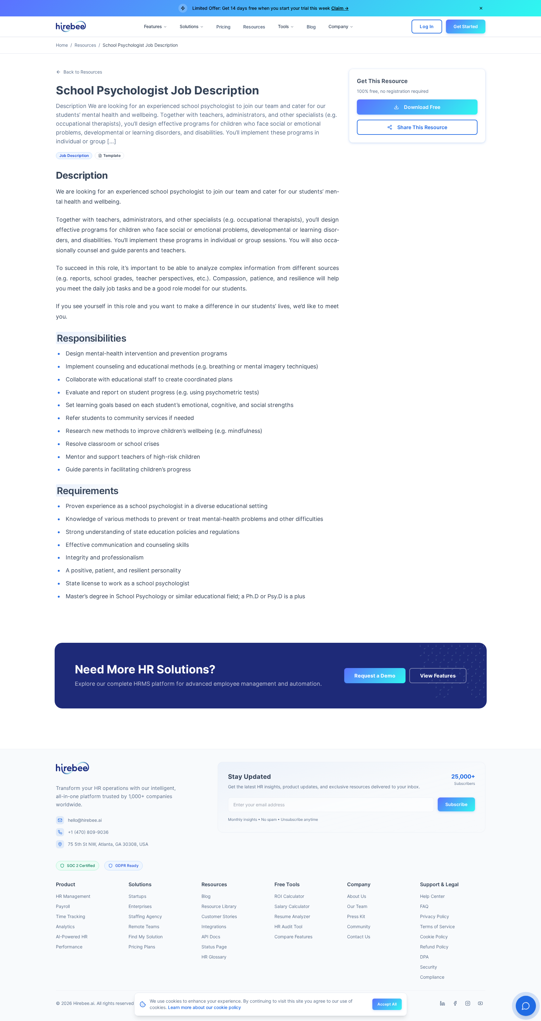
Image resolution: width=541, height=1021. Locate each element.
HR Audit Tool (288, 926)
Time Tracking (70, 916)
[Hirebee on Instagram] (468, 1003)
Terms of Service (437, 926)
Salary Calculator (292, 906)
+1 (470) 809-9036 (88, 832)
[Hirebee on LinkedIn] (442, 1003)
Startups (137, 896)
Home (62, 45)
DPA (424, 956)
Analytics (65, 926)
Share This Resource (422, 127)
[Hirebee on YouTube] (480, 1003)
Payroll (63, 906)
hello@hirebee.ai (85, 820)
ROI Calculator (289, 896)
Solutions (189, 26)
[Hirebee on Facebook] (455, 1003)
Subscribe (456, 804)
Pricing (223, 26)
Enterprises (140, 906)
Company (338, 26)
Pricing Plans (142, 946)
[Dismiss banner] (481, 8)
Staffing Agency (145, 916)
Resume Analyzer (292, 916)
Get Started (466, 26)
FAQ (424, 906)
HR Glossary (213, 956)
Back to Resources (82, 72)
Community (358, 926)
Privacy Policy (434, 916)
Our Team (357, 906)
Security (428, 967)
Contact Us (358, 936)
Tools (283, 26)
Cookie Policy (434, 936)
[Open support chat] (526, 1006)
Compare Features (293, 936)
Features (153, 26)
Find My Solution (146, 936)
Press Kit (356, 916)
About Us (356, 896)
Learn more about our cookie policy (204, 1007)
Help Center (432, 896)
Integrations (213, 926)
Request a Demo (374, 675)
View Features (438, 675)
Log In (427, 26)
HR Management (73, 896)
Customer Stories (219, 916)
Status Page (214, 946)
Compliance (432, 977)
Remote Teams (144, 926)
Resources (254, 26)
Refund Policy (434, 946)
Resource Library (219, 906)
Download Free (422, 107)
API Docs (210, 936)
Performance (69, 946)
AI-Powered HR (71, 936)
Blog (311, 26)
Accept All (387, 1004)
